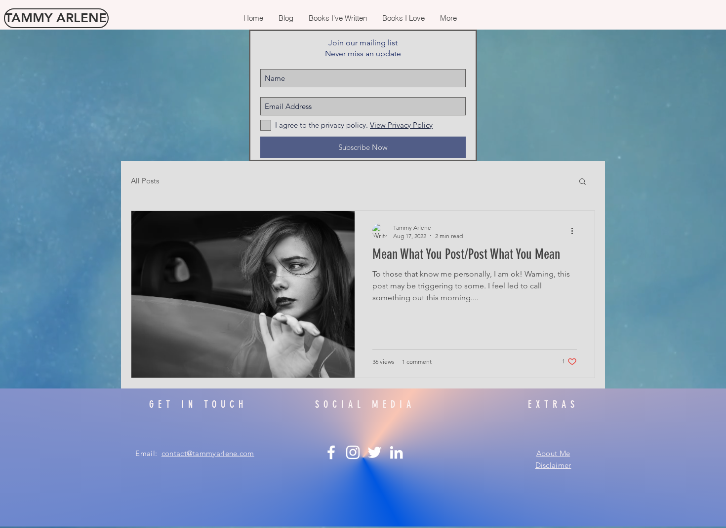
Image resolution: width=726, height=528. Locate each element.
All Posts (145, 180)
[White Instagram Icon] (353, 452)
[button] (582, 182)
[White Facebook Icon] (331, 452)
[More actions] (575, 231)
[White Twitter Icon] (374, 452)
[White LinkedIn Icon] (396, 452)
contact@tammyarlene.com (207, 453)
